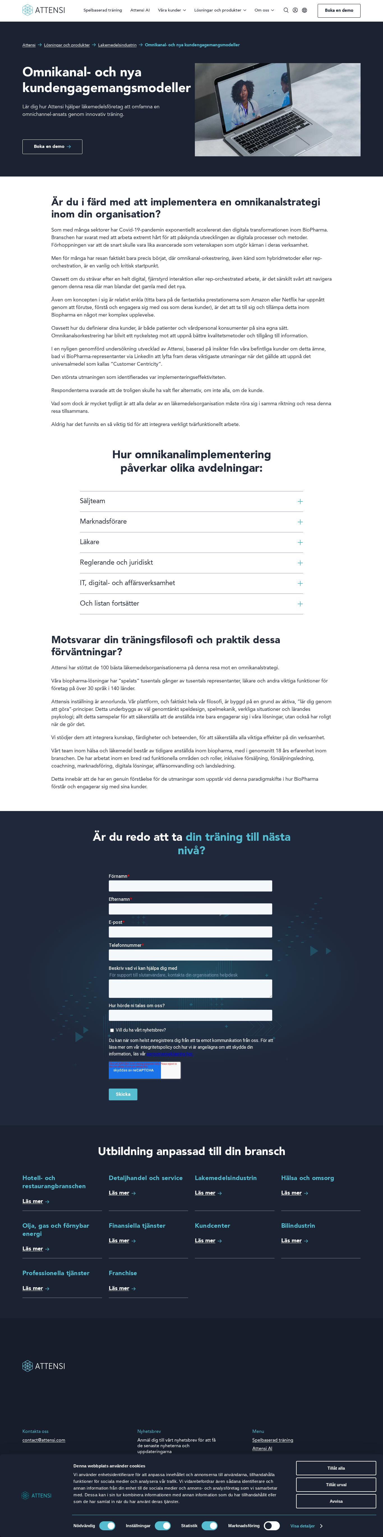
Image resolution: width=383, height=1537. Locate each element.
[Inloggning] (295, 11)
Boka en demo (339, 11)
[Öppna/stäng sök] (286, 11)
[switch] (163, 1525)
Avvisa (336, 1501)
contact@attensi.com (43, 1440)
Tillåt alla (336, 1468)
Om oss (262, 10)
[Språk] (304, 11)
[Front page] (43, 15)
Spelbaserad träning (103, 10)
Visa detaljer (302, 1526)
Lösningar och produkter (217, 10)
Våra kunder (169, 10)
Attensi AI (140, 10)
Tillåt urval (336, 1484)
